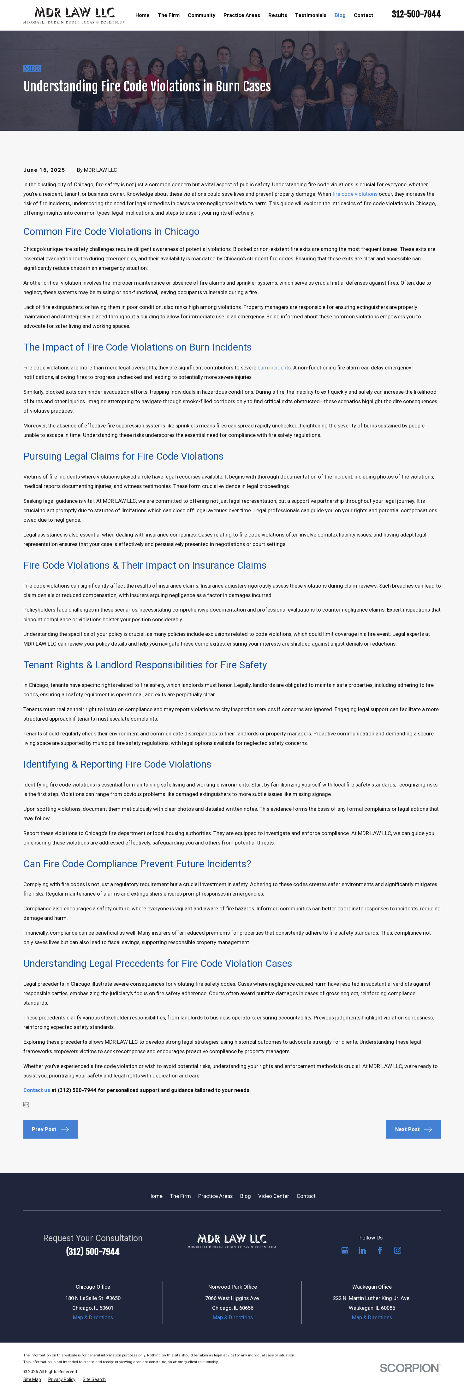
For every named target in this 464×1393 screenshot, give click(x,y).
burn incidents (274, 367)
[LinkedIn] (362, 1250)
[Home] (74, 15)
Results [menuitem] (277, 15)
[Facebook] (380, 1250)
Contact (306, 1196)
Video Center (273, 1196)
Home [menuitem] (142, 15)
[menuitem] (32, 1380)
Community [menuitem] (201, 15)
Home (155, 1196)
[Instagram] (397, 1250)
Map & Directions (93, 1317)
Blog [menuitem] (340, 15)
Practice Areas (215, 1196)
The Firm (180, 1196)
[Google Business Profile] (344, 1250)
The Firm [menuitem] (169, 15)
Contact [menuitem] (363, 15)
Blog (245, 1196)
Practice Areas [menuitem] (241, 15)
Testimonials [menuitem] (310, 15)
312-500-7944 (416, 14)
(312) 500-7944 (93, 1251)
